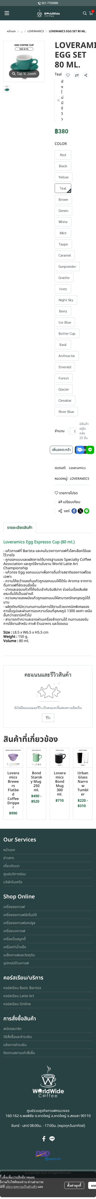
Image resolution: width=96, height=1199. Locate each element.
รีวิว (48, 718)
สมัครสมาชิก (12, 1029)
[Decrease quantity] (69, 431)
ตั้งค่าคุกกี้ (74, 1185)
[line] (52, 1138)
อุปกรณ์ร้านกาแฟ (16, 963)
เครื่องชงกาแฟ (14, 907)
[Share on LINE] (86, 511)
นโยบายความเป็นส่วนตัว (21, 1186)
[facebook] (44, 1138)
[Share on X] (80, 511)
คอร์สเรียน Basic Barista (22, 988)
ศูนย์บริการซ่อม (14, 874)
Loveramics (77, 468)
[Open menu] (6, 13)
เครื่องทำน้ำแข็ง (14, 947)
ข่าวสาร (8, 858)
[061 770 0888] (39, 3)
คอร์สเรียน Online (17, 1004)
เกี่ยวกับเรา (11, 866)
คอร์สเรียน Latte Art (18, 996)
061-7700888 (50, 3)
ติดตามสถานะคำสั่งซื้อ (19, 1053)
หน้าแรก (11, 31)
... (22, 31)
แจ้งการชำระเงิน (15, 1045)
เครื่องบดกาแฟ (14, 931)
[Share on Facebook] (74, 511)
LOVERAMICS (35, 31)
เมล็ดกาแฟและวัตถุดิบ (19, 955)
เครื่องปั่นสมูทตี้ (14, 939)
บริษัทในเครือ (12, 882)
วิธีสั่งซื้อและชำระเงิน (17, 1037)
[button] (85, 13)
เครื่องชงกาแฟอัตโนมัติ (20, 915)
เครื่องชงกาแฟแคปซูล (19, 923)
